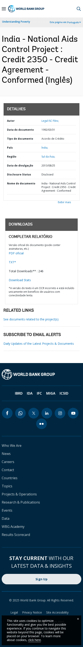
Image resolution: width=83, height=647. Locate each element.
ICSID (64, 393)
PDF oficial (16, 253)
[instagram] (60, 413)
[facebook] (7, 413)
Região (11, 156)
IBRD (19, 393)
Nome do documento (21, 183)
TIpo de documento (20, 138)
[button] (78, 8)
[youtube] (73, 413)
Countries (9, 478)
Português (73, 22)
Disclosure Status (19, 174)
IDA (30, 393)
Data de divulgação (20, 165)
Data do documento (20, 130)
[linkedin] (47, 413)
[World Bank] (41, 374)
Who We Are (11, 445)
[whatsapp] (20, 413)
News (6, 453)
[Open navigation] (4, 8)
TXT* (12, 262)
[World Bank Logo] (26, 8)
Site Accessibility (57, 612)
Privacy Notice (32, 612)
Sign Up (41, 579)
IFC (39, 393)
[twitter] (33, 413)
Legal (14, 612)
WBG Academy (13, 526)
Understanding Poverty (16, 21)
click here (34, 640)
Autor (11, 121)
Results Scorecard (16, 534)
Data (5, 518)
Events (7, 510)
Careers (8, 461)
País (10, 147)
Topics (7, 486)
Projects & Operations (19, 494)
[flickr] (41, 423)
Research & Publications (21, 502)
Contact (8, 470)
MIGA (50, 393)
